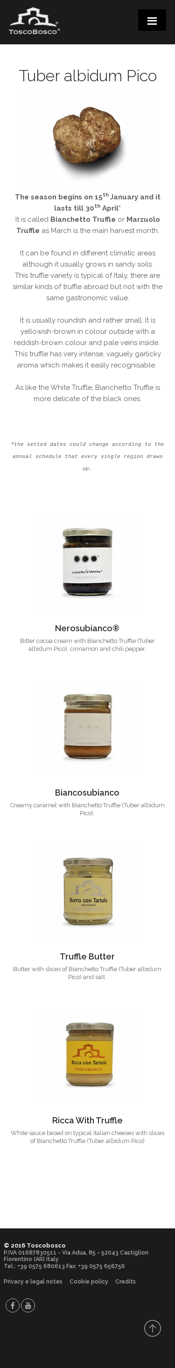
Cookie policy (89, 1281)
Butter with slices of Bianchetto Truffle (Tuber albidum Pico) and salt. (87, 973)
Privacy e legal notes (33, 1281)
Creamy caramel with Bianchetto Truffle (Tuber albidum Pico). (87, 809)
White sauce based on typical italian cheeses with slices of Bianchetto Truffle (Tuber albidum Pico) (87, 1136)
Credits (125, 1281)
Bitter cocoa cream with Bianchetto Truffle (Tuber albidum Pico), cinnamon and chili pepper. (87, 644)
